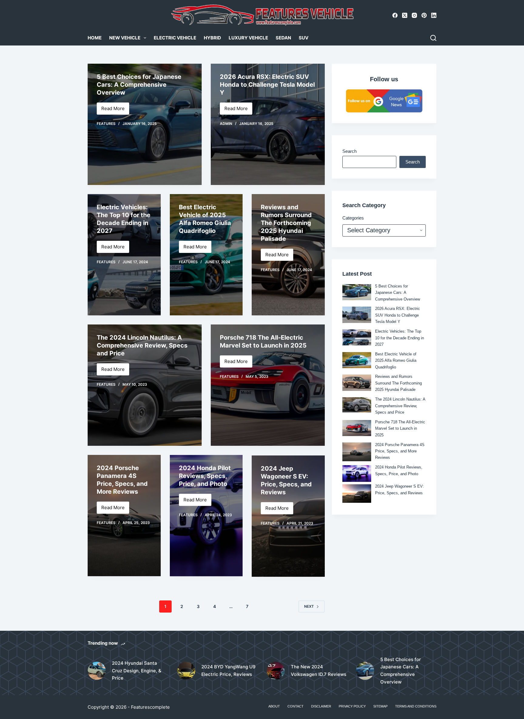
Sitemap (380, 706)
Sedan (283, 38)
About (274, 706)
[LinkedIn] (433, 15)
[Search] (433, 38)
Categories (353, 217)
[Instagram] (414, 15)
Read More (115, 110)
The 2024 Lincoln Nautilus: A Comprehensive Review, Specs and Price (142, 345)
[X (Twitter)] (404, 15)
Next (309, 606)
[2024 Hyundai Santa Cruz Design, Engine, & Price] (97, 671)
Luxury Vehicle (248, 38)
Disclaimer (321, 706)
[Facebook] (395, 15)
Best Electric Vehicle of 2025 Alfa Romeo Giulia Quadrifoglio (395, 360)
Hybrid (212, 38)
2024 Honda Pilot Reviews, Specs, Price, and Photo (205, 475)
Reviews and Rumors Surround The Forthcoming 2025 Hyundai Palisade (286, 222)
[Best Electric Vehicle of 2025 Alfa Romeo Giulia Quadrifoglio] (206, 254)
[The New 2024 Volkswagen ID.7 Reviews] (276, 671)
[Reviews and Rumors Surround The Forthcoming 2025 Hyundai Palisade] (356, 383)
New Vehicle (124, 38)
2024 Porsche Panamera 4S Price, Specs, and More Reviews (400, 451)
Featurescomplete (150, 707)
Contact (295, 706)
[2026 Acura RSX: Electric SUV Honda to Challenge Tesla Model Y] (356, 315)
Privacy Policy (352, 706)
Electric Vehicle (175, 38)
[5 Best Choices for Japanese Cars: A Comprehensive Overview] (356, 292)
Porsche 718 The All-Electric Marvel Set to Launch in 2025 (400, 428)
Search (349, 151)
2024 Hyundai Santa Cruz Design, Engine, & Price (136, 670)
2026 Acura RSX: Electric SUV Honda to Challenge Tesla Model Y (267, 84)
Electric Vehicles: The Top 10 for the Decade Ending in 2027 (399, 338)
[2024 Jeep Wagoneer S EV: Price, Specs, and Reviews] (288, 515)
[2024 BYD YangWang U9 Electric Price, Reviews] (186, 671)
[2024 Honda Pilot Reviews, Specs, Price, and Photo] (356, 473)
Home (95, 38)
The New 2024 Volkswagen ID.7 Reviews (318, 670)
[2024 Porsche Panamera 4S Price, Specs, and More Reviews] (124, 515)
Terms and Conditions (415, 706)
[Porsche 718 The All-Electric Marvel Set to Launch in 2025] (268, 385)
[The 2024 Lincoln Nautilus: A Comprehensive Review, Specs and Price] (356, 404)
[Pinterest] (424, 15)
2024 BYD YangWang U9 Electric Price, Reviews (228, 670)
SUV (303, 38)
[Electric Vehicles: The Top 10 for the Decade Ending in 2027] (124, 254)
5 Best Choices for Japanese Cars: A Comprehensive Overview (139, 84)
